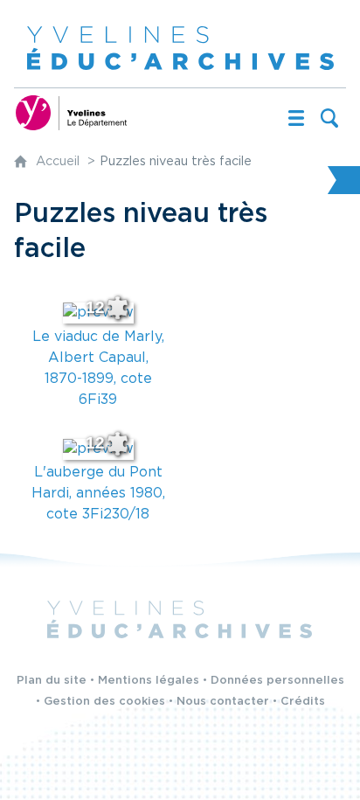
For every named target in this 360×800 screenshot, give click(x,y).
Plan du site (52, 680)
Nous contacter (223, 701)
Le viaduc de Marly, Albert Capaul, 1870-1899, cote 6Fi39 (98, 368)
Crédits (302, 701)
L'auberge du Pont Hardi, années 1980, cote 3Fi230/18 (98, 493)
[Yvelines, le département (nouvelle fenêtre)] (71, 112)
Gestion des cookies (104, 701)
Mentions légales (148, 680)
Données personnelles (277, 680)
